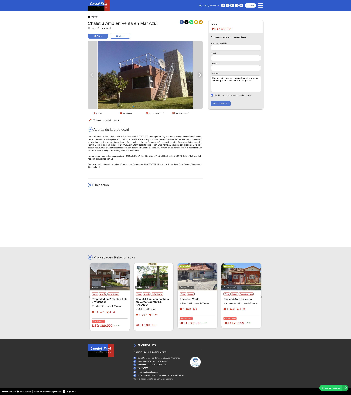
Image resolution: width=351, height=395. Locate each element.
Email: (213, 53)
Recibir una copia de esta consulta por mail (233, 95)
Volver (94, 17)
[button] (199, 75)
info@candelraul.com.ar (148, 372)
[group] (145, 75)
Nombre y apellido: (219, 43)
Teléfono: (215, 63)
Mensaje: (215, 73)
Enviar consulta (221, 103)
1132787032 (142, 368)
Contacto (250, 5)
